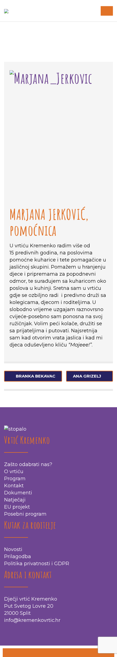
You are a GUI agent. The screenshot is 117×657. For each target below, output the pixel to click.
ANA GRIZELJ (87, 376)
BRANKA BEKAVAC (35, 376)
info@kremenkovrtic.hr (32, 620)
